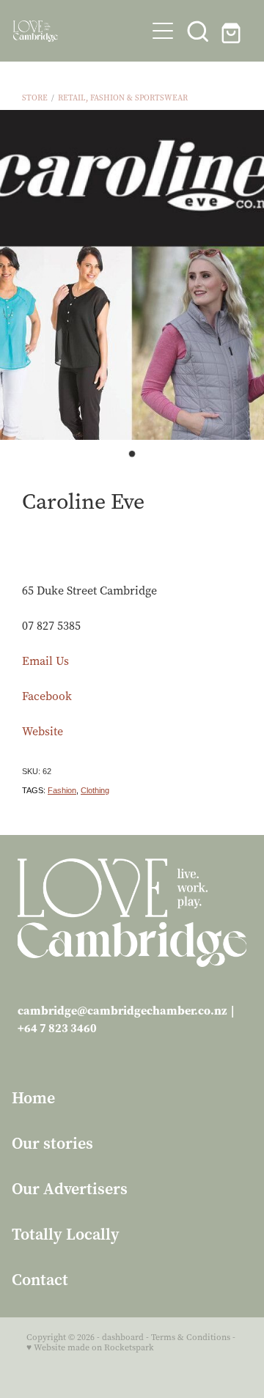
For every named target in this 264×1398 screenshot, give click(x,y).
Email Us (45, 661)
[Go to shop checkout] (233, 30)
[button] (198, 30)
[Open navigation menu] (162, 30)
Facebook (47, 696)
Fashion (62, 790)
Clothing (95, 790)
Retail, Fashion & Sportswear (123, 97)
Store (35, 97)
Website (42, 731)
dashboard (123, 1337)
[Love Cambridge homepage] (79, 31)
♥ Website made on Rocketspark (90, 1347)
